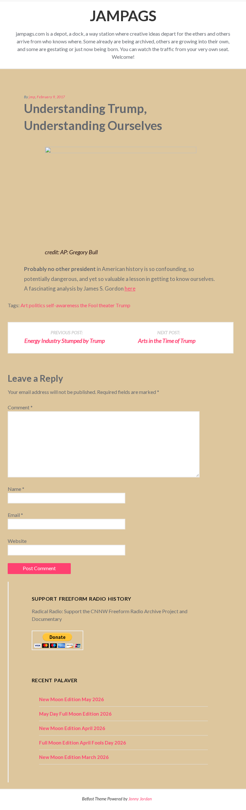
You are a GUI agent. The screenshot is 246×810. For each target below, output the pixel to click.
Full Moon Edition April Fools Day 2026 (82, 742)
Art (24, 305)
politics (37, 305)
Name (16, 489)
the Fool (89, 305)
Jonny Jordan (140, 798)
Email (15, 515)
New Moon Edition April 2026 (72, 728)
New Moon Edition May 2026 (71, 699)
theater (107, 305)
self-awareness (62, 305)
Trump (123, 305)
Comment (20, 407)
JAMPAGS (123, 15)
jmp (32, 97)
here (130, 288)
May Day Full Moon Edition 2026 (75, 714)
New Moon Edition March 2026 (74, 757)
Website (17, 541)
